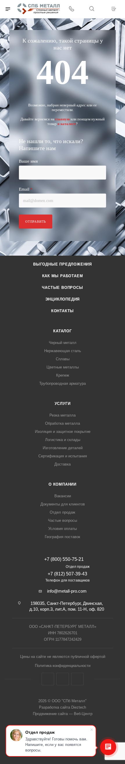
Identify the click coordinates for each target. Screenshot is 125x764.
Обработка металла (62, 423)
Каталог (62, 331)
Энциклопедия (62, 299)
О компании (62, 484)
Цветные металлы (63, 367)
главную (62, 119)
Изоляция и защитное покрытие (62, 431)
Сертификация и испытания (62, 456)
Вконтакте (48, 679)
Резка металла (62, 415)
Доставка (62, 464)
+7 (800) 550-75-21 (64, 559)
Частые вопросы (62, 287)
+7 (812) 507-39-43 (67, 573)
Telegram (62, 679)
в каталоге (67, 124)
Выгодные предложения (62, 264)
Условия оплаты (62, 528)
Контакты (62, 311)
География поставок (62, 537)
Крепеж (62, 375)
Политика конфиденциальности (62, 665)
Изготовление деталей (63, 448)
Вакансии (62, 496)
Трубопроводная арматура (62, 383)
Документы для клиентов (62, 504)
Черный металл (62, 342)
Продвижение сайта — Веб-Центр (62, 714)
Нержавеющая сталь (62, 351)
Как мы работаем (62, 276)
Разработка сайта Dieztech (62, 707)
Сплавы (62, 359)
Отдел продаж (62, 512)
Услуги (63, 403)
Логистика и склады (62, 440)
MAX (77, 679)
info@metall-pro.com (67, 591)
